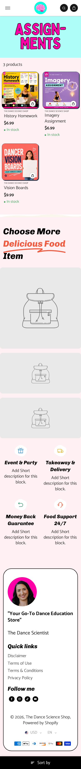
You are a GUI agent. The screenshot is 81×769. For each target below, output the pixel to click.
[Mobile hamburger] (7, 7)
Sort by (43, 763)
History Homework (20, 116)
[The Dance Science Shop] (40, 8)
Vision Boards (16, 188)
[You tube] (35, 699)
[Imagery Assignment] (61, 90)
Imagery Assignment (55, 118)
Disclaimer (17, 656)
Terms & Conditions (25, 671)
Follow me (21, 688)
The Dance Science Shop (48, 717)
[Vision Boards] (20, 162)
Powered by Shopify (40, 723)
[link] (40, 308)
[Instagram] (19, 699)
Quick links (22, 646)
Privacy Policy (20, 678)
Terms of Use (20, 663)
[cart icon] (74, 8)
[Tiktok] (27, 699)
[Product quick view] (32, 103)
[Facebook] (12, 699)
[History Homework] (20, 90)
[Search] (64, 8)
